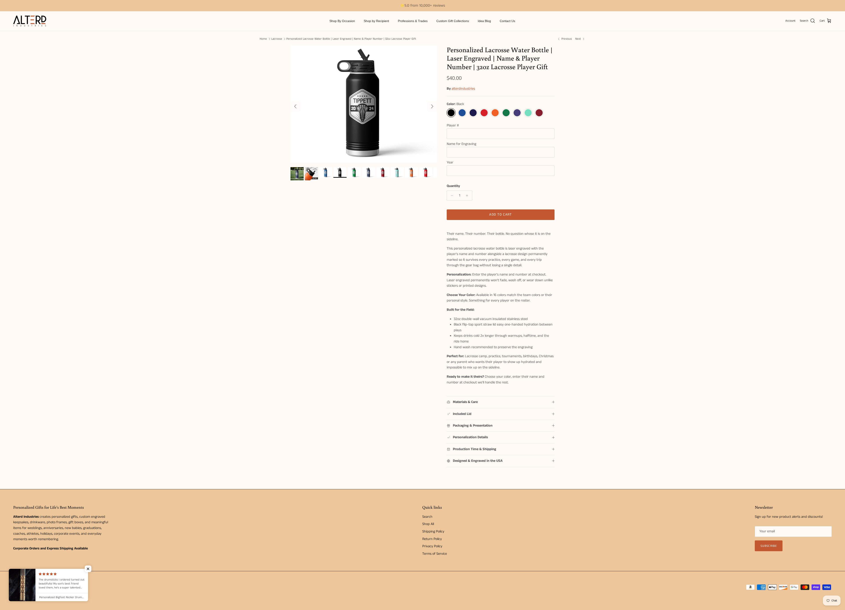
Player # (453, 125)
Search (427, 516)
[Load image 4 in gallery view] (363, 104)
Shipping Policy (433, 531)
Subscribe (768, 546)
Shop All (428, 524)
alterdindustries (463, 88)
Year (450, 162)
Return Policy (432, 539)
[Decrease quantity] (451, 195)
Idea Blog (484, 21)
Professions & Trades (413, 21)
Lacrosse (276, 39)
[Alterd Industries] (29, 21)
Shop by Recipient (376, 21)
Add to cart (500, 214)
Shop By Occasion (342, 21)
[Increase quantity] (468, 195)
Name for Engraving (461, 143)
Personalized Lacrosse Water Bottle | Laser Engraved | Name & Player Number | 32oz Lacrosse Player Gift (351, 39)
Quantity (453, 186)
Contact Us (507, 21)
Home (263, 39)
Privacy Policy (432, 546)
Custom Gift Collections (452, 21)
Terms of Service (434, 553)
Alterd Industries (33, 586)
